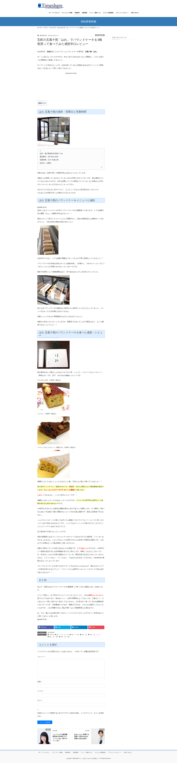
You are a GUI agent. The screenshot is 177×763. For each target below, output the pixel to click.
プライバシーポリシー (114, 752)
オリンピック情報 (57, 752)
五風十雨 (51, 634)
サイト (39, 700)
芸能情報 (75, 752)
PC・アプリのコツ (44, 752)
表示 (43, 103)
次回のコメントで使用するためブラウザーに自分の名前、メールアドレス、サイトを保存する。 (70, 714)
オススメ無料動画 (100, 752)
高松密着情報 (99, 35)
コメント (41, 657)
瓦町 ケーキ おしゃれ (62, 634)
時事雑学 (67, 752)
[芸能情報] (44, 732)
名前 (39, 682)
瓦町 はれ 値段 (53, 636)
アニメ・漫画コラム (86, 752)
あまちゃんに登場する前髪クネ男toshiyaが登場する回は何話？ (81, 736)
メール (40, 691)
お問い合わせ (127, 752)
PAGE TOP (171, 738)
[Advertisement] (71, 86)
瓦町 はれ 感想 (65, 636)
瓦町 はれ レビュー (95, 634)
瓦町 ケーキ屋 (75, 634)
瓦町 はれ (84, 634)
